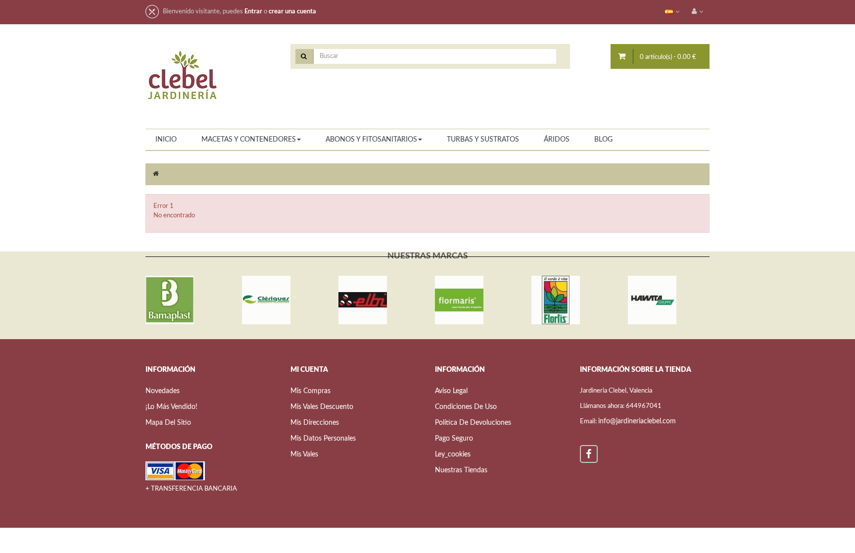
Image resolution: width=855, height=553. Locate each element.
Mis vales (304, 454)
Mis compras (310, 391)
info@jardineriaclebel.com (637, 421)
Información (460, 369)
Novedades (162, 391)
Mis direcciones (314, 422)
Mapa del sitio (168, 422)
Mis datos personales (323, 438)
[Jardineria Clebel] (182, 76)
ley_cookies (453, 454)
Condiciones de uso (466, 406)
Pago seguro (454, 438)
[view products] (169, 299)
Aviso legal (451, 391)
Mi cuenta (309, 369)
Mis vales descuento (321, 406)
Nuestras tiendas (461, 470)
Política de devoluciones (473, 422)
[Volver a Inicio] (156, 174)
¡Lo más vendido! (171, 406)
